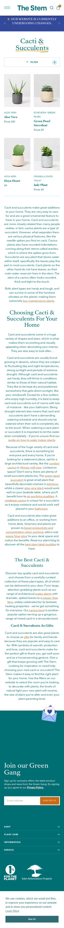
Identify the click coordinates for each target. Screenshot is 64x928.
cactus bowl (37, 610)
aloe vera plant (34, 488)
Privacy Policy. (35, 788)
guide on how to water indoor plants (31, 440)
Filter (42, 62)
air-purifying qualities (40, 496)
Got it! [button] (32, 919)
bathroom (41, 508)
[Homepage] (32, 7)
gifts (26, 637)
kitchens (52, 484)
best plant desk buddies (40, 544)
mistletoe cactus (15, 500)
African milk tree (30, 467)
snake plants (43, 594)
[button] (5, 23)
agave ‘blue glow (16, 536)
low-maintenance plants (38, 301)
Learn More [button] (12, 910)
